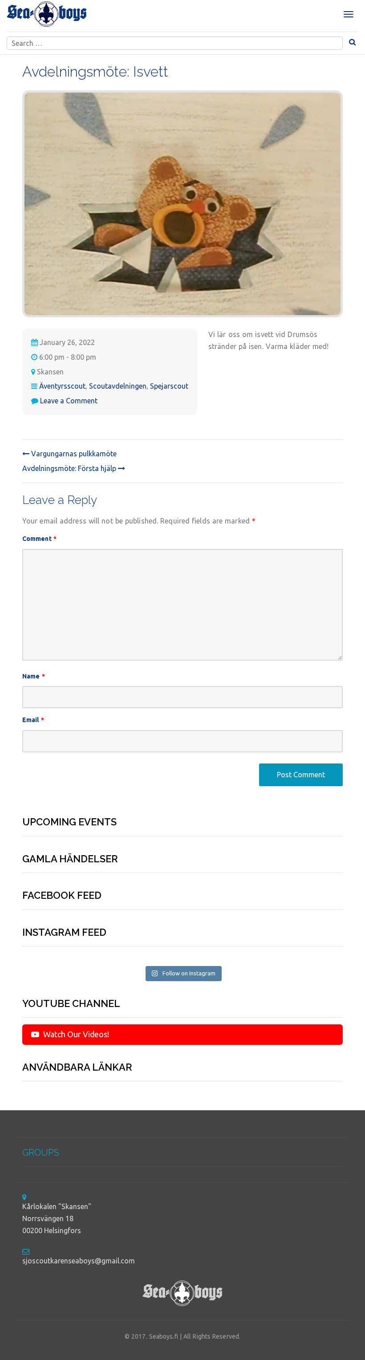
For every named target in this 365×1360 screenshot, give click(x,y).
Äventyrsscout (62, 386)
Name (33, 676)
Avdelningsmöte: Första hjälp (70, 468)
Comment (39, 538)
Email (33, 719)
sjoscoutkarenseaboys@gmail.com (78, 1261)
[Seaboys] (47, 14)
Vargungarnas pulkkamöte (73, 454)
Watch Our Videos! (75, 1034)
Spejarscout (169, 386)
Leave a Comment (68, 401)
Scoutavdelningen (117, 386)
